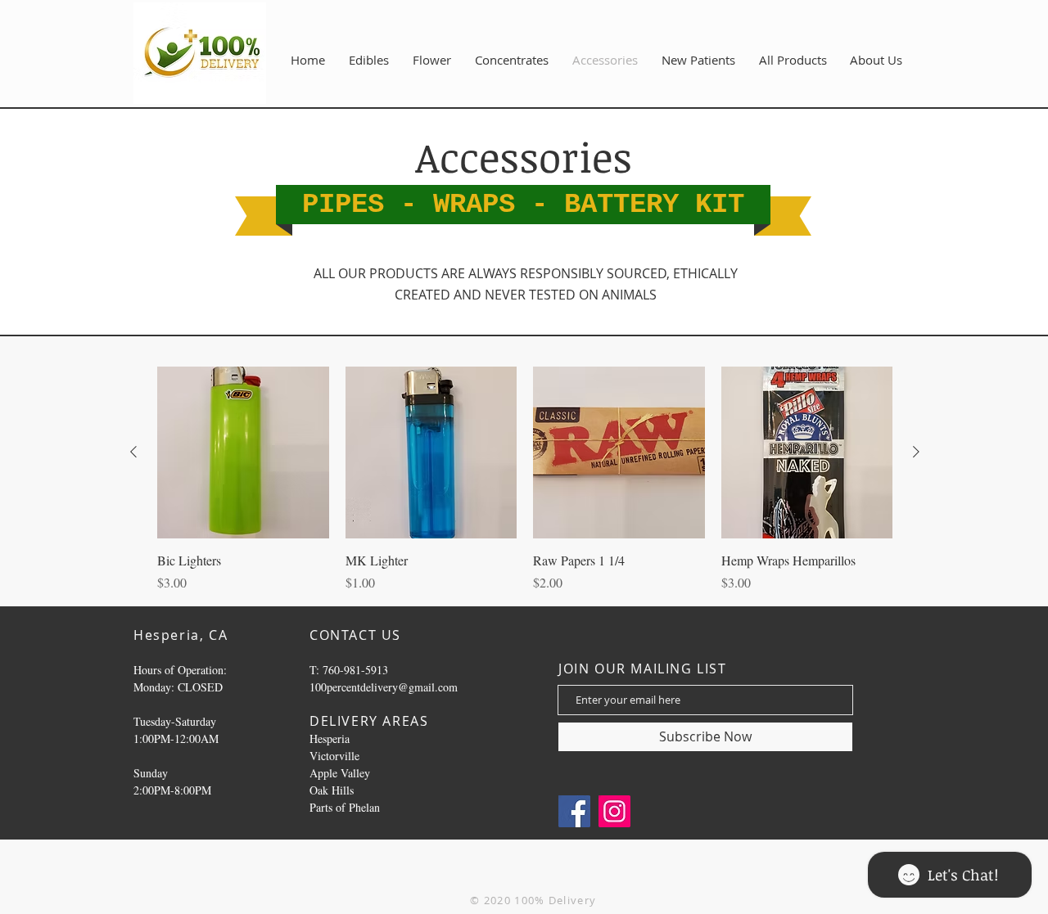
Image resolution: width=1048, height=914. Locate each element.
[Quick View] (243, 452)
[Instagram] (614, 811)
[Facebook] (574, 811)
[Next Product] (916, 452)
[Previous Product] (133, 452)
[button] (876, 60)
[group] (525, 479)
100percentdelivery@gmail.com (383, 687)
